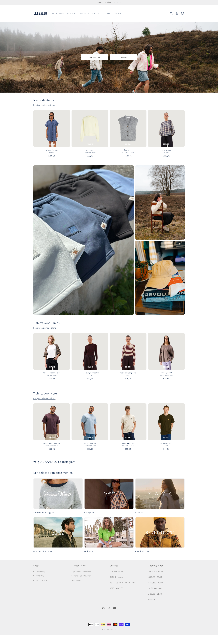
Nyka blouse (166, 150)
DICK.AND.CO (111, 629)
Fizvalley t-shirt (166, 373)
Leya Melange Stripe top (90, 373)
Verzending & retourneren (82, 576)
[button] (71, 13)
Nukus (87, 551)
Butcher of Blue (41, 551)
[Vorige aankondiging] (34, 2)
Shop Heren (123, 57)
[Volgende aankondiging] (184, 2)
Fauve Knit (128, 150)
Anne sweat (90, 150)
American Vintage (42, 512)
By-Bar (87, 512)
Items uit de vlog (40, 580)
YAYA (137, 512)
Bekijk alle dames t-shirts (44, 328)
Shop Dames (94, 57)
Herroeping (76, 580)
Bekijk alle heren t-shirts (44, 398)
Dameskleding (39, 571)
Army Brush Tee (128, 443)
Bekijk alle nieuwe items (44, 105)
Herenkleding (38, 576)
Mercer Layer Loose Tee (51, 443)
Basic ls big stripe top (128, 373)
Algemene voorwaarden (81, 571)
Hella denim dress (51, 150)
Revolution (140, 551)
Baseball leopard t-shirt (51, 373)
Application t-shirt (166, 443)
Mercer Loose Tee (90, 443)
